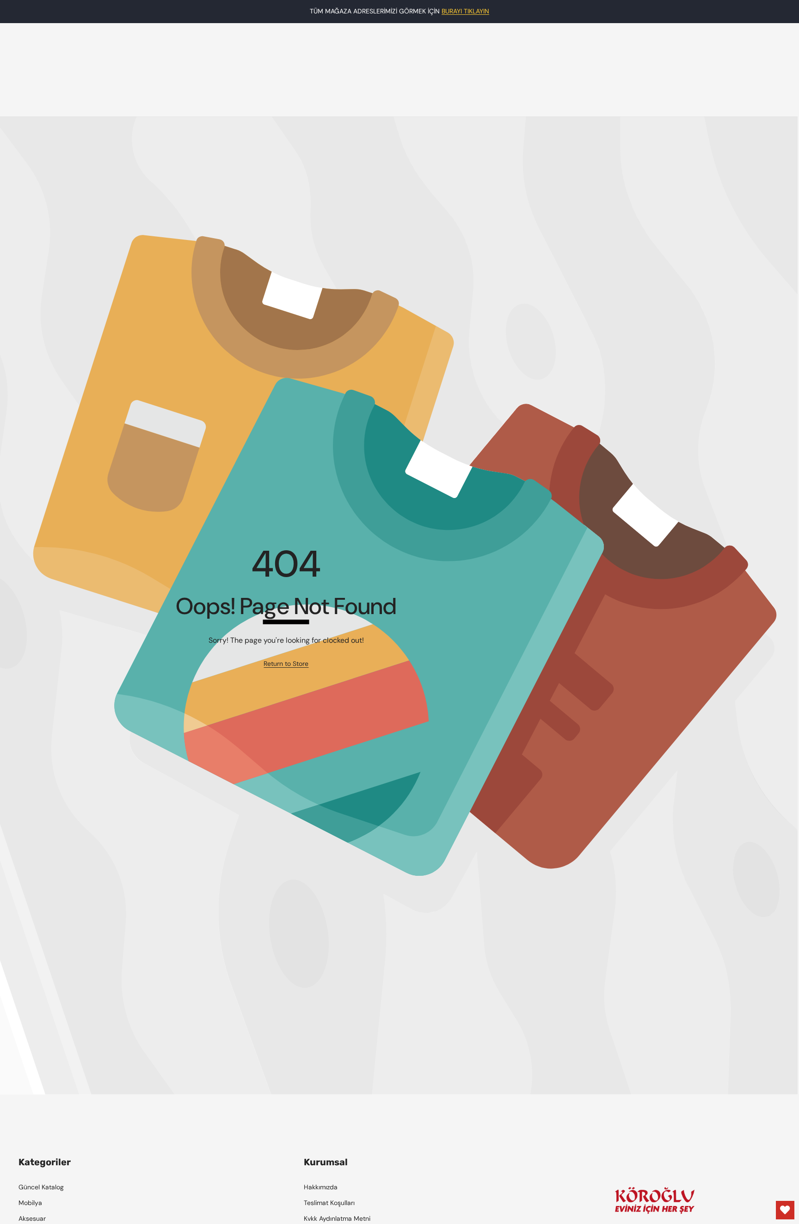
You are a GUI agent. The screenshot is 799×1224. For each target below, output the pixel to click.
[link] (286, 664)
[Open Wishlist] (785, 1210)
